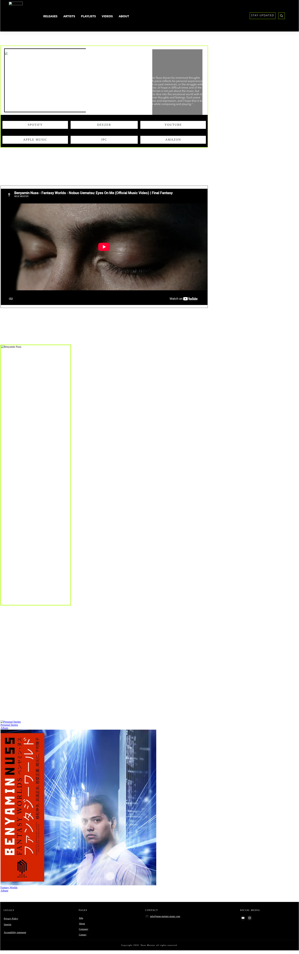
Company (83, 929)
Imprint (7, 924)
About (82, 923)
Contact (82, 934)
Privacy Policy (11, 918)
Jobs (81, 918)
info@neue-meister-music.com (165, 916)
